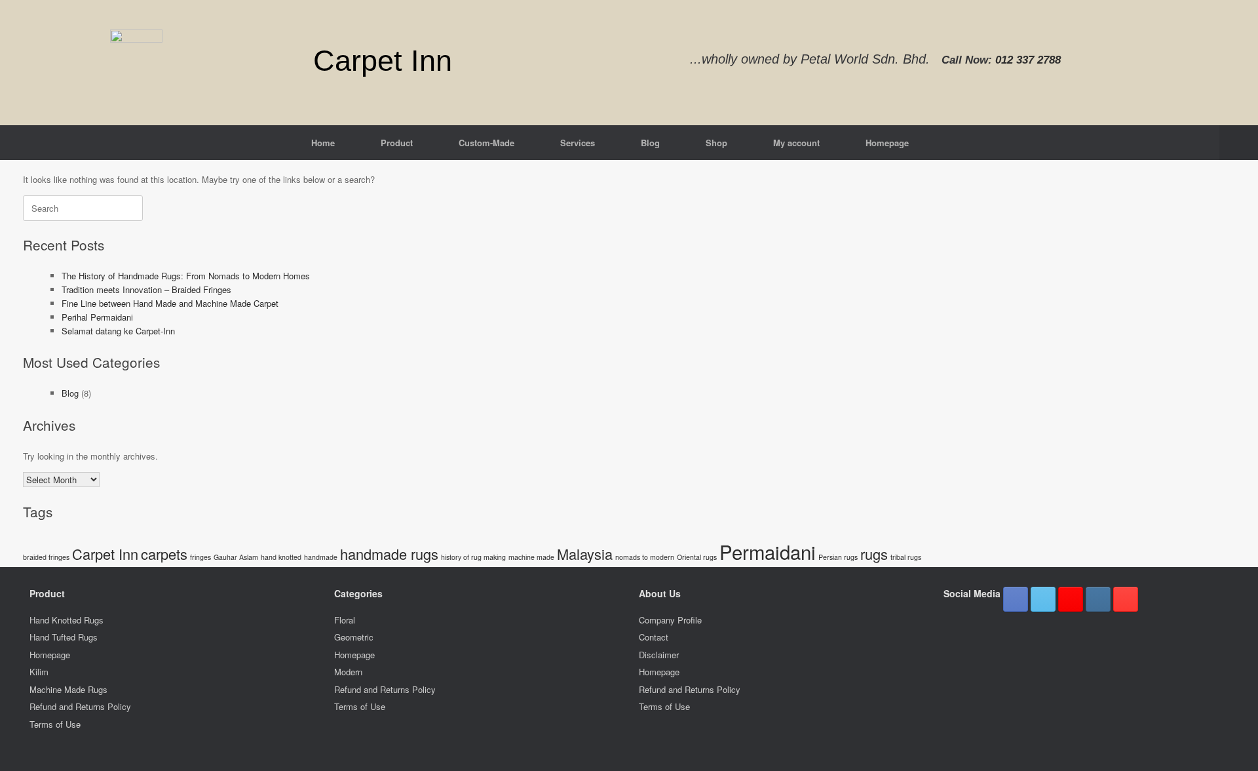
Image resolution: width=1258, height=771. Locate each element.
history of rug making (473, 557)
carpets (164, 554)
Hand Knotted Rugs (66, 620)
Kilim (38, 671)
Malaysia (585, 554)
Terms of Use (55, 724)
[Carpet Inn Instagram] (1098, 599)
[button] (1238, 142)
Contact (653, 637)
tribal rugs (905, 557)
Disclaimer (659, 654)
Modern (348, 671)
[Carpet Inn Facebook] (1015, 599)
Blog (650, 142)
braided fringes (46, 557)
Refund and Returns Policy (80, 706)
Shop (716, 142)
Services (577, 142)
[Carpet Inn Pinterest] (1125, 599)
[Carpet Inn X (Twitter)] (1043, 599)
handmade (320, 557)
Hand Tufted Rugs (63, 637)
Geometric (353, 637)
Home (323, 142)
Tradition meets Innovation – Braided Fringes (146, 289)
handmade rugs (389, 554)
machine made (531, 557)
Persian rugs (838, 557)
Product (397, 142)
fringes (200, 557)
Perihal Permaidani (97, 317)
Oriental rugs (697, 557)
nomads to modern (644, 557)
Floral (344, 620)
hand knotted (281, 557)
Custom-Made (486, 142)
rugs (874, 554)
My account (796, 142)
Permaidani (767, 551)
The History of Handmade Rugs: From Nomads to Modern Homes (186, 275)
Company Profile (670, 620)
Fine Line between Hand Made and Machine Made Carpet (170, 303)
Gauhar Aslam (236, 557)
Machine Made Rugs (68, 689)
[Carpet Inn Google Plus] (1070, 599)
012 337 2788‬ (1028, 60)
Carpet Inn (105, 554)
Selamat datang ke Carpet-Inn (118, 331)
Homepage (887, 142)
